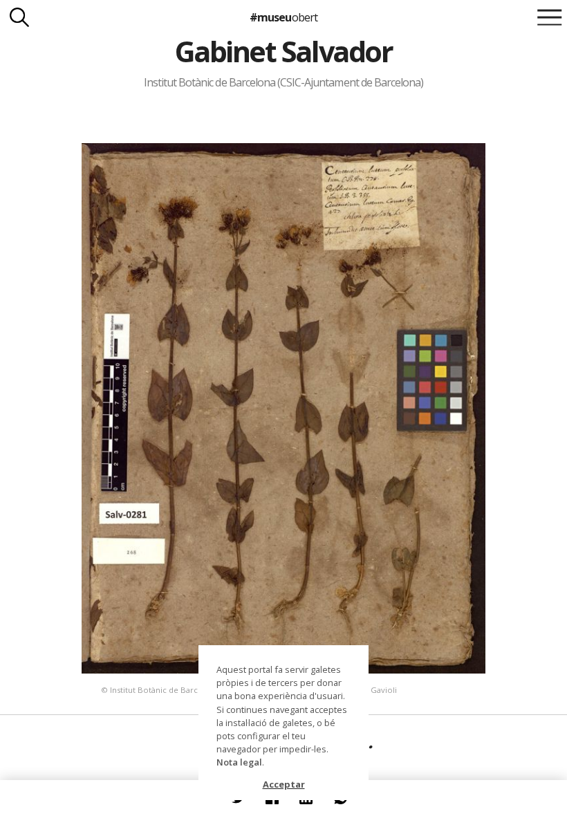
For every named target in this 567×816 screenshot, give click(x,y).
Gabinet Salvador (283, 51)
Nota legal (239, 762)
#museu (283, 17)
